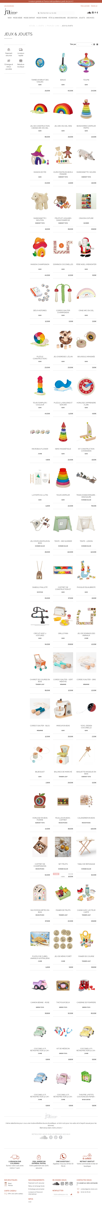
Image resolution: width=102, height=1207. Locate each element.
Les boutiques (9, 6)
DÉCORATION (72, 18)
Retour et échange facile (36, 1186)
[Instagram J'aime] (63, 1183)
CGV (29, 1202)
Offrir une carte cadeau (15, 1193)
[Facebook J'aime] (72, 1183)
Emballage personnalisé (36, 1189)
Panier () (94, 6)
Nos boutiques (10, 1180)
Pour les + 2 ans (53, 26)
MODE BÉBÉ (17, 18)
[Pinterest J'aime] (67, 1183)
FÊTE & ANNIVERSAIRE (57, 18)
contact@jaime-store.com (89, 1189)
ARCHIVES (90, 18)
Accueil (32, 26)
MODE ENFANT (29, 18)
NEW (10, 18)
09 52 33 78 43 (85, 1192)
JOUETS (82, 18)
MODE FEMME (41, 18)
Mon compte (85, 6)
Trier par (73, 44)
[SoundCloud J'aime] (56, 1183)
